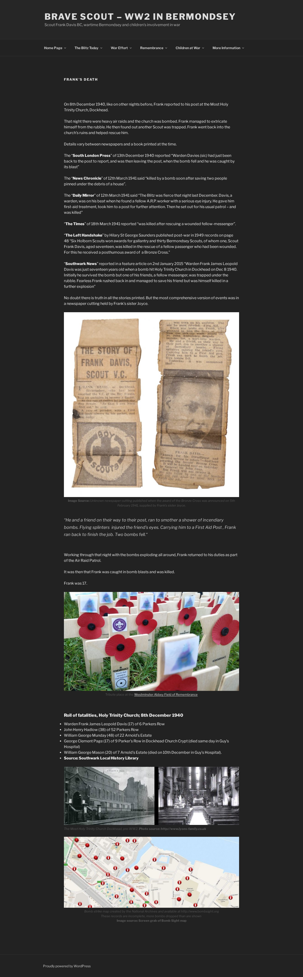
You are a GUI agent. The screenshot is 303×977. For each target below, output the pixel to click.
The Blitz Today (86, 48)
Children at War (188, 48)
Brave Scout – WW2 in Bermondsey (140, 16)
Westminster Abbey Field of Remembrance (166, 694)
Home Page (53, 48)
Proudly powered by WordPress (67, 966)
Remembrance (151, 48)
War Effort (119, 48)
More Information (226, 48)
